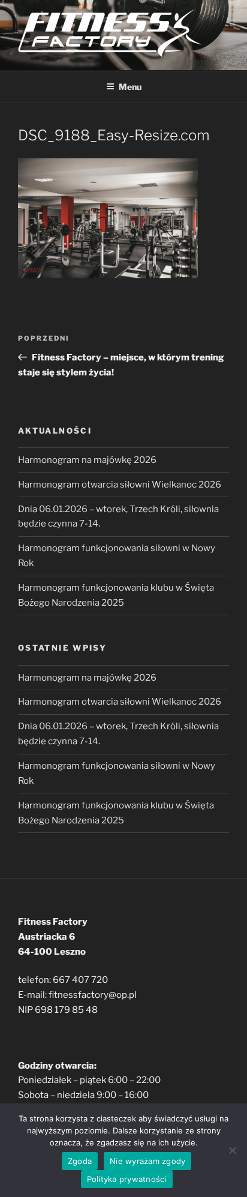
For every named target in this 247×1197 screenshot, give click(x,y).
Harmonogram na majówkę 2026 (87, 460)
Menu (130, 87)
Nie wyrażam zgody (147, 1161)
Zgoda (80, 1161)
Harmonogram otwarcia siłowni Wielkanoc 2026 (119, 484)
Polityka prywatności (127, 1179)
